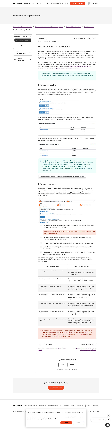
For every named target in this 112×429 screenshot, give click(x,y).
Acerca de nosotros (77, 405)
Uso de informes (89, 27)
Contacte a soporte (78, 3)
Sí (88, 38)
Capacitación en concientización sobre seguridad (49, 27)
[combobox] (66, 3)
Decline (78, 422)
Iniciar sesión (94, 3)
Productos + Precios (31, 405)
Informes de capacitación (23, 30)
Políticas (69, 336)
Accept (66, 422)
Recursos (42, 405)
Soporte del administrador (73, 27)
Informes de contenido (19, 45)
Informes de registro (22, 40)
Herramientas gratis (54, 405)
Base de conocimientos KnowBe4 (22, 27)
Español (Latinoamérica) (54, 3)
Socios (65, 405)
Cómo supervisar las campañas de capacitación (64, 68)
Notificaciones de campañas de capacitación (68, 168)
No (93, 38)
